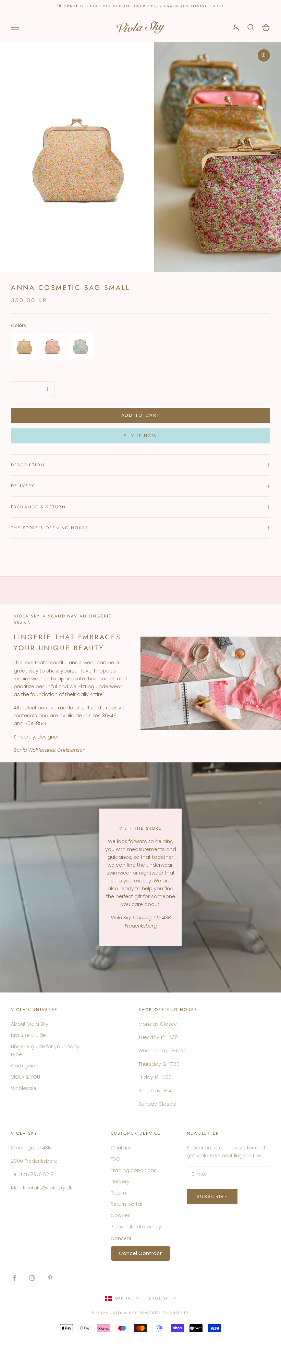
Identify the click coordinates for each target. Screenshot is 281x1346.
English (159, 1298)
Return (118, 1192)
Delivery (120, 1181)
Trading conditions (134, 1170)
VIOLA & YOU (25, 1077)
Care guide (24, 1065)
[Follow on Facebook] (14, 1278)
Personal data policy (136, 1226)
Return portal (126, 1204)
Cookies (121, 1215)
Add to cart (140, 415)
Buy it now (140, 435)
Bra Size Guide (28, 1035)
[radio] (24, 346)
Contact (121, 1147)
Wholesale (23, 1088)
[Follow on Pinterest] (50, 1278)
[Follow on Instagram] (32, 1278)
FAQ (115, 1159)
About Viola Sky (29, 1024)
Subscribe (212, 1196)
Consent (121, 1238)
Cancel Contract (140, 1253)
